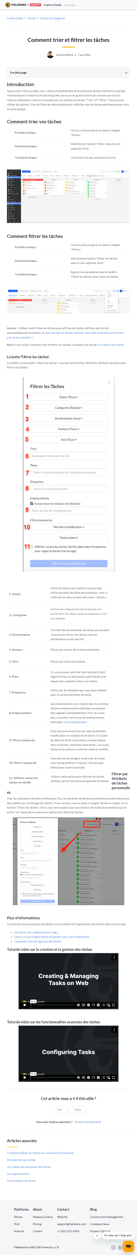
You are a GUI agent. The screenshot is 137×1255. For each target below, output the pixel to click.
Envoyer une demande (88, 1121)
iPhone (18, 1216)
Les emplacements (76, 722)
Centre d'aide (15, 18)
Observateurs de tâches (21, 1180)
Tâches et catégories (52, 18)
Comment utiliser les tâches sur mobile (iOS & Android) (40, 1152)
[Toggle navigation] (130, 4)
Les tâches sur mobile (111, 344)
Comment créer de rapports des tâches (37, 941)
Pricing (37, 1224)
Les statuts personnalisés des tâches (29, 1166)
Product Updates (100, 1231)
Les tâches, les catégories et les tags (36, 932)
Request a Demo (43, 1216)
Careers (37, 1231)
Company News (100, 1224)
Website (62, 1216)
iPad (16, 1224)
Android (19, 1231)
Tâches (31, 18)
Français (69, 5)
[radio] (59, 1109)
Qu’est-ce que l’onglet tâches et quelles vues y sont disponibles (52, 936)
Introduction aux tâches (21, 1159)
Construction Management (106, 1216)
